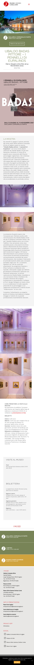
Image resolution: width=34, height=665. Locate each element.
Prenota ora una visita (17, 44)
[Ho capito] (32, 660)
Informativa (6, 626)
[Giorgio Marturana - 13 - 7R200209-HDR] (16, 375)
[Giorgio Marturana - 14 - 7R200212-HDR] (16, 398)
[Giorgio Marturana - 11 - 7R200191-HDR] (16, 353)
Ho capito (17, 662)
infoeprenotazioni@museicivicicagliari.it (13, 606)
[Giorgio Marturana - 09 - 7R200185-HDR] (16, 330)
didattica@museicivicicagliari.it (11, 616)
